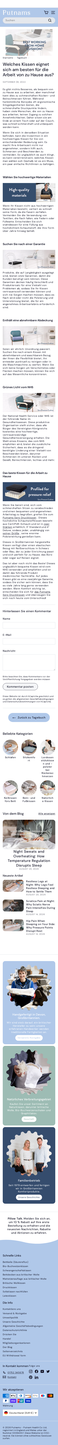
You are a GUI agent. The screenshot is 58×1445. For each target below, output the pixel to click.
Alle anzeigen (46, 813)
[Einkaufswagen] (46, 12)
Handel (7, 1338)
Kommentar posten (20, 686)
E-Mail (7, 635)
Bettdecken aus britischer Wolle (21, 1274)
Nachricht (9, 651)
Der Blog (7, 1347)
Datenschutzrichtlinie (15, 1330)
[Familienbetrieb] (29, 1153)
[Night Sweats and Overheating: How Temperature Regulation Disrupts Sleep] (29, 834)
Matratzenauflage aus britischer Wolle (25, 1278)
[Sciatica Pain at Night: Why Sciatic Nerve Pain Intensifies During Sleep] (13, 905)
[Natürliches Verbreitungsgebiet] (29, 1072)
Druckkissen (10, 1287)
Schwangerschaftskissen (17, 1270)
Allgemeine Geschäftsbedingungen (23, 1326)
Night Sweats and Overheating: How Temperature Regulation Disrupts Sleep (29, 858)
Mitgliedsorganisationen (16, 1342)
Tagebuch (22, 57)
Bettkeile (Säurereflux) (15, 1262)
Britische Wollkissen (14, 1283)
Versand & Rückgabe (29, 1037)
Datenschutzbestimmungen (21, 701)
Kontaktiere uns (12, 1309)
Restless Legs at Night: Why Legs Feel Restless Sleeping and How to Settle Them (40, 886)
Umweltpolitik (10, 1317)
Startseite (8, 57)
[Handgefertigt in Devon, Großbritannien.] (29, 987)
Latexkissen (9, 1295)
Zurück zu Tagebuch (31, 717)
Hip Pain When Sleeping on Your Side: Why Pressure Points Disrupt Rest (40, 926)
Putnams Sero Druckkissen (19, 517)
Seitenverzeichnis (13, 1351)
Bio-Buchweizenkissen (15, 1266)
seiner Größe (11, 533)
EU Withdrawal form (14, 1355)
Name (6, 618)
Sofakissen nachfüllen (15, 1291)
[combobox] (29, 20)
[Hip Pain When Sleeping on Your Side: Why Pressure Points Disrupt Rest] (13, 925)
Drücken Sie (9, 1334)
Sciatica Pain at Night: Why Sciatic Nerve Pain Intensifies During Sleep (40, 906)
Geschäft (29, 1119)
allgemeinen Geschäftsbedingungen (35, 699)
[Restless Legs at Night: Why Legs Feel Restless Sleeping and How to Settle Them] (13, 886)
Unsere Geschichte (29, 1197)
